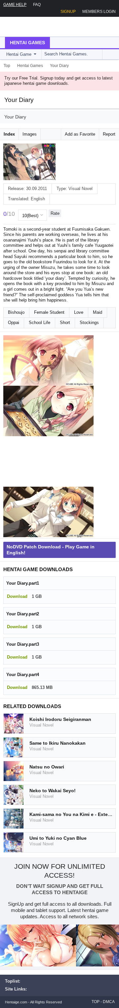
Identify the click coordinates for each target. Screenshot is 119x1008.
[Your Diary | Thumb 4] (48, 512)
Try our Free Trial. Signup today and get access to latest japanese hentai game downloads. (58, 81)
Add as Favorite (80, 134)
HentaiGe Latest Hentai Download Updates (38, 27)
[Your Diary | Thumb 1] (48, 360)
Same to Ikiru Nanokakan (57, 743)
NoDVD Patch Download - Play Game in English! (51, 549)
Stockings (89, 322)
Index (9, 134)
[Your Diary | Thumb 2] (48, 411)
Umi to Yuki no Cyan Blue (58, 838)
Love (78, 312)
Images (29, 134)
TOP (95, 1001)
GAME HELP (14, 4)
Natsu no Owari (46, 766)
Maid (97, 312)
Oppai (13, 322)
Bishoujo (16, 312)
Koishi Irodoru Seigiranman (60, 719)
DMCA (109, 1001)
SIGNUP (68, 11)
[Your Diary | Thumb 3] (48, 461)
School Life (39, 322)
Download (17, 596)
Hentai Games (27, 42)
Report (109, 134)
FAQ (37, 4)
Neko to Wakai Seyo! (52, 790)
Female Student (49, 312)
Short (65, 322)
